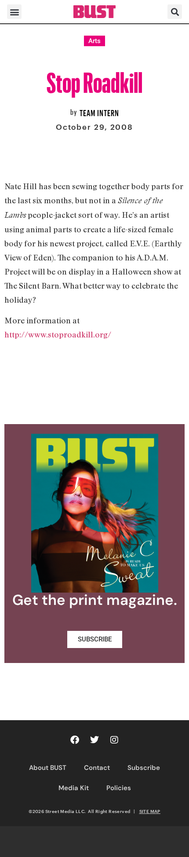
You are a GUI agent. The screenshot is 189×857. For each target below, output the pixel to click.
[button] (14, 11)
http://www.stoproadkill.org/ (57, 334)
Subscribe (143, 767)
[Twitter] (94, 740)
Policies (118, 788)
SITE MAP (149, 811)
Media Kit (73, 788)
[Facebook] (75, 740)
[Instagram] (114, 740)
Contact (97, 767)
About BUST (47, 767)
